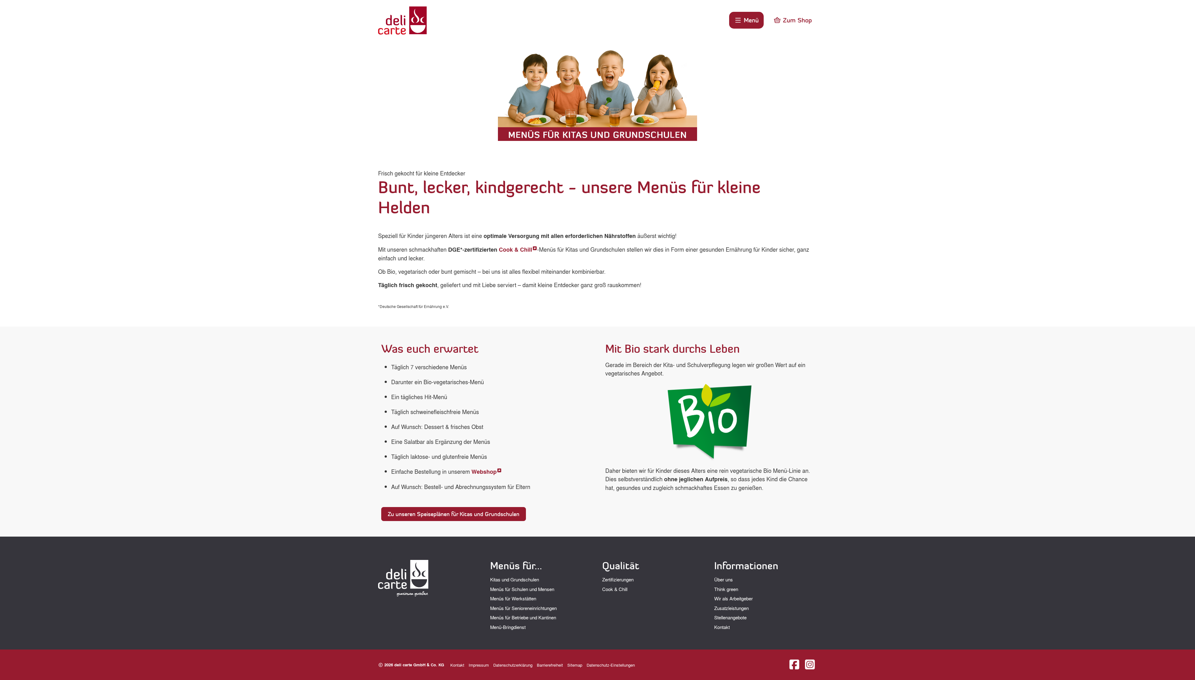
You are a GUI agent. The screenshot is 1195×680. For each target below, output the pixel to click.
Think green (726, 589)
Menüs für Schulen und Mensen (522, 589)
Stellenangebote (730, 617)
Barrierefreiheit (550, 665)
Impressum (479, 665)
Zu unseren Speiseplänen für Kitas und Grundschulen (453, 514)
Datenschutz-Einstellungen (611, 665)
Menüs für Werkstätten (513, 598)
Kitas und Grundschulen (514, 579)
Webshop (484, 472)
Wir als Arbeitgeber (733, 598)
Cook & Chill (515, 249)
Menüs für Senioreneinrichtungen (523, 608)
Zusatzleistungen (731, 608)
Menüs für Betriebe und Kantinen (523, 617)
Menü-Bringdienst (508, 627)
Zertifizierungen (618, 579)
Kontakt (722, 627)
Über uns (723, 579)
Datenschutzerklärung (512, 665)
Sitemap (574, 665)
